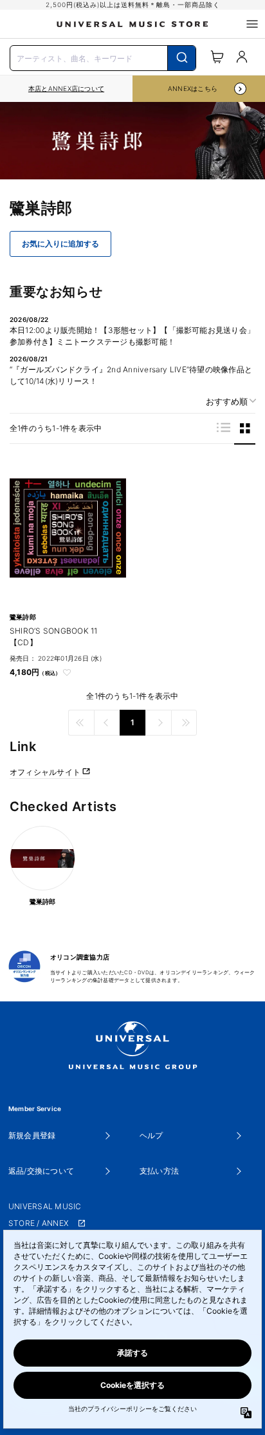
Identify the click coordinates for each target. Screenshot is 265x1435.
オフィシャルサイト (46, 772)
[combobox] (103, 57)
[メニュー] (252, 23)
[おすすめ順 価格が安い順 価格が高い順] (226, 401)
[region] (66, 88)
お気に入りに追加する (60, 243)
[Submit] (182, 58)
